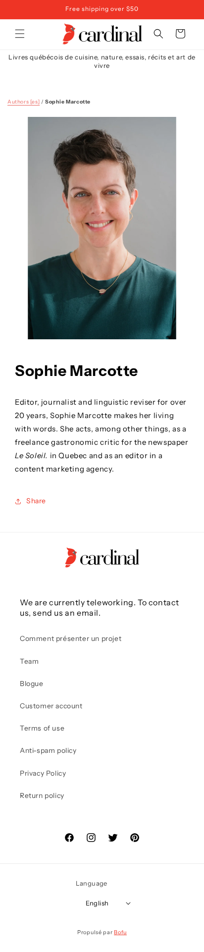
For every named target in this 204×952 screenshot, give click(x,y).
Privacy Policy (43, 773)
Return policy (42, 795)
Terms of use (42, 728)
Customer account (51, 705)
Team (29, 661)
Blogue (32, 683)
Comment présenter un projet (70, 638)
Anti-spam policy (48, 750)
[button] (20, 34)
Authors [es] (23, 102)
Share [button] (36, 500)
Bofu (120, 932)
